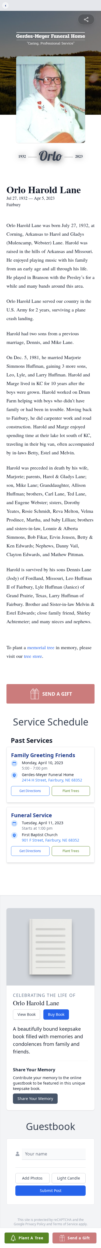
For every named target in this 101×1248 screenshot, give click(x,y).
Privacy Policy (35, 1224)
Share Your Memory (35, 1098)
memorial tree (40, 647)
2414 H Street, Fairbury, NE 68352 (52, 780)
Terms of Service (65, 1224)
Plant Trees (70, 791)
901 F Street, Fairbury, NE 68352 (50, 840)
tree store (33, 656)
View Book (27, 1014)
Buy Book (56, 1014)
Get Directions (30, 791)
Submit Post (50, 1190)
